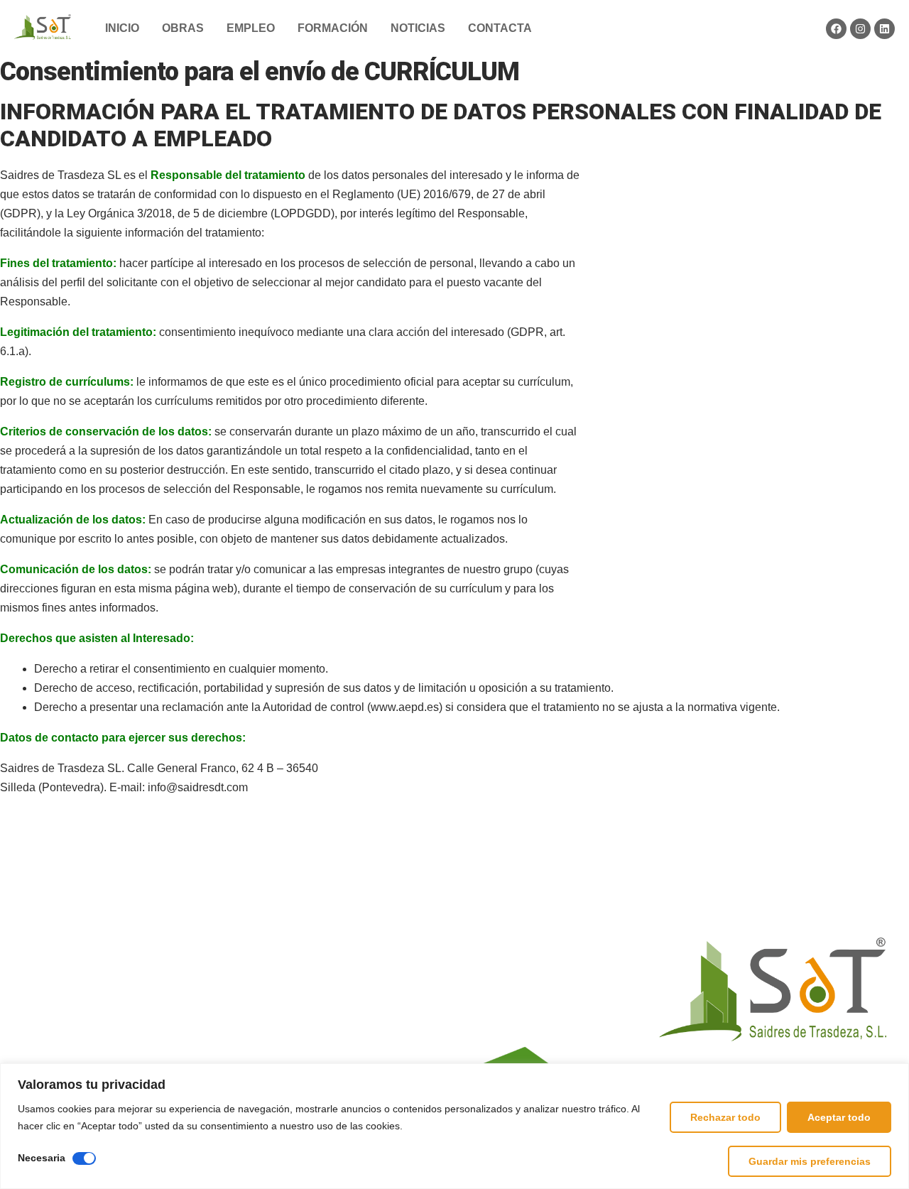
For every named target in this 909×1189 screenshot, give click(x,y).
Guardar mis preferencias (810, 1161)
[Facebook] (836, 28)
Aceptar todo (839, 1117)
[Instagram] (860, 28)
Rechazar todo (725, 1117)
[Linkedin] (884, 28)
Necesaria (41, 1157)
